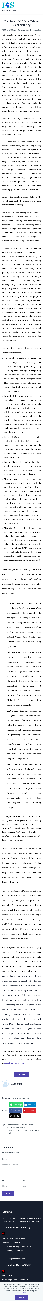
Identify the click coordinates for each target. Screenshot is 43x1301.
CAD (9, 1133)
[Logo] (8, 5)
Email (24, 1180)
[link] (16, 1104)
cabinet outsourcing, (14, 1124)
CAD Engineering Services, (16, 1127)
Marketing (37, 30)
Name (4, 1180)
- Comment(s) (23, 30)
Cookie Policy (21, 1293)
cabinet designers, (28, 1124)
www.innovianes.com (14, 1063)
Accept (21, 1298)
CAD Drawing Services (21, 1098)
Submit (8, 1193)
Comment (5, 1159)
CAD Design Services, (32, 1130)
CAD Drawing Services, (15, 1130)
